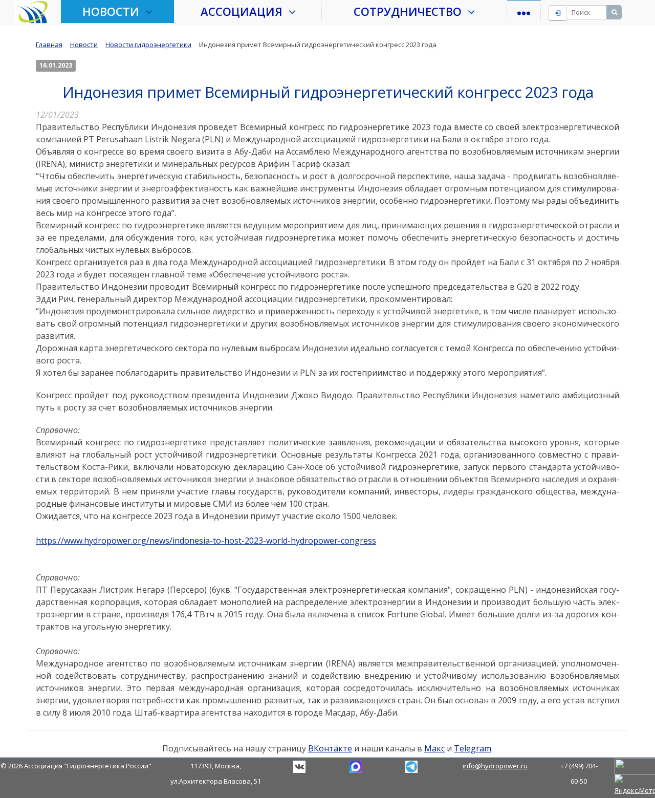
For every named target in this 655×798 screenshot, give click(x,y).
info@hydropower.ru (495, 765)
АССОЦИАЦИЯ (245, 11)
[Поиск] (614, 12)
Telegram (472, 748)
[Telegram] (356, 765)
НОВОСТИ (113, 11)
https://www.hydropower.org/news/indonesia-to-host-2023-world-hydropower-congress (206, 540)
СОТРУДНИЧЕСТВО (411, 11)
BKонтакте (299, 767)
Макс (434, 748)
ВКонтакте (330, 748)
